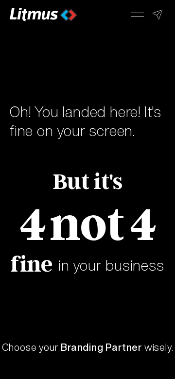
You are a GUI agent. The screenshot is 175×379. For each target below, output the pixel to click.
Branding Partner (101, 347)
